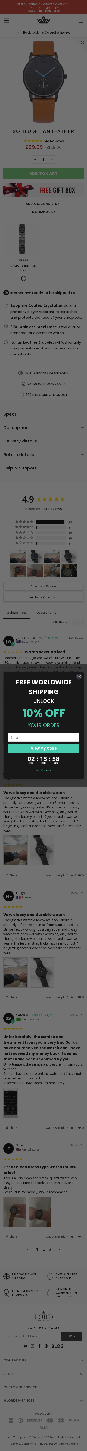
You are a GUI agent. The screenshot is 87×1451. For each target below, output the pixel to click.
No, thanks (43, 770)
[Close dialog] (79, 677)
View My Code (43, 748)
